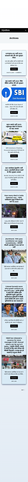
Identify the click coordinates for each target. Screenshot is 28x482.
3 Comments (18, 72)
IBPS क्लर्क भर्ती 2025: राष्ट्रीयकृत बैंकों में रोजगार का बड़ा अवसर (14, 126)
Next (22, 390)
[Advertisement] (14, 14)
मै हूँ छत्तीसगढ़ (6, 30)
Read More (14, 69)
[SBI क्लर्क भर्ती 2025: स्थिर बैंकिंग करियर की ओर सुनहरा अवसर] (14, 94)
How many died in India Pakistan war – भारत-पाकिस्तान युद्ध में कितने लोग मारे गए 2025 (14, 198)
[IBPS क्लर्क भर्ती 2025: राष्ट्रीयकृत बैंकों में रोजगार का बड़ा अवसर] (14, 138)
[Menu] (25, 30)
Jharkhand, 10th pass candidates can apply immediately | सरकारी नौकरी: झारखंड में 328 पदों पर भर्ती (14, 243)
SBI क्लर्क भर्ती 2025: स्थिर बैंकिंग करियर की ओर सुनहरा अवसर (14, 83)
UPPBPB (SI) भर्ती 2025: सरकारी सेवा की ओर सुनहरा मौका (14, 55)
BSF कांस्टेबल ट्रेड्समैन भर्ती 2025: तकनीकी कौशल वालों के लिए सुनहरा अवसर (14, 170)
